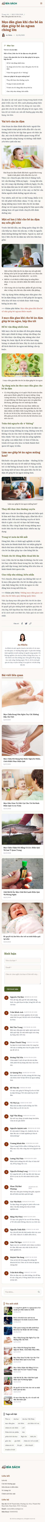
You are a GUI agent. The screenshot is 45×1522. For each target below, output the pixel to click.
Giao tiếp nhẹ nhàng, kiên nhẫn (17, 91)
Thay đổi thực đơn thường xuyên (18, 80)
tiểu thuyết (29, 1445)
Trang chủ (5, 14)
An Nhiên (22, 644)
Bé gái (19, 1445)
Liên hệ (4, 1480)
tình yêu (33, 1436)
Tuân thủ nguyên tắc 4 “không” (17, 73)
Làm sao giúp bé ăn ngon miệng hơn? (17, 76)
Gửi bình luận (12, 989)
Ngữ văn (24, 1436)
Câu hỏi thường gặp (8, 1484)
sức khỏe (21, 1423)
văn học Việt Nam (28, 1419)
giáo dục (8, 1441)
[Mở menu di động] (41, 3)
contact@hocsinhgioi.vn (14, 1509)
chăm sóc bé (9, 1445)
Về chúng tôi (6, 1490)
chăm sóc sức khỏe (11, 1428)
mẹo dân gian (9, 1423)
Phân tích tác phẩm (12, 1432)
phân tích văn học (11, 1436)
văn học (16, 1419)
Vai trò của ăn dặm (11, 50)
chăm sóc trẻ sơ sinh (31, 1441)
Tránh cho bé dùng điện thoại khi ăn (19, 88)
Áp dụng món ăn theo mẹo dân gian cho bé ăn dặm (22, 68)
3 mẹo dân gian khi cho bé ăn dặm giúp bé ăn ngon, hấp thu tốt (22, 58)
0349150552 (14, 1512)
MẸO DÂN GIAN (17, 14)
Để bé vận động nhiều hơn (15, 63)
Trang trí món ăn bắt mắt (15, 84)
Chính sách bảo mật (8, 1494)
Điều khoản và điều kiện (10, 1487)
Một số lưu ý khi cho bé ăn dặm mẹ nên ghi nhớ (20, 53)
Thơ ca (7, 1419)
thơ (23, 1432)
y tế (23, 1428)
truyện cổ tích (10, 1450)
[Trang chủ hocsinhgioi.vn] (9, 3)
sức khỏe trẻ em (33, 1423)
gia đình (17, 1441)
